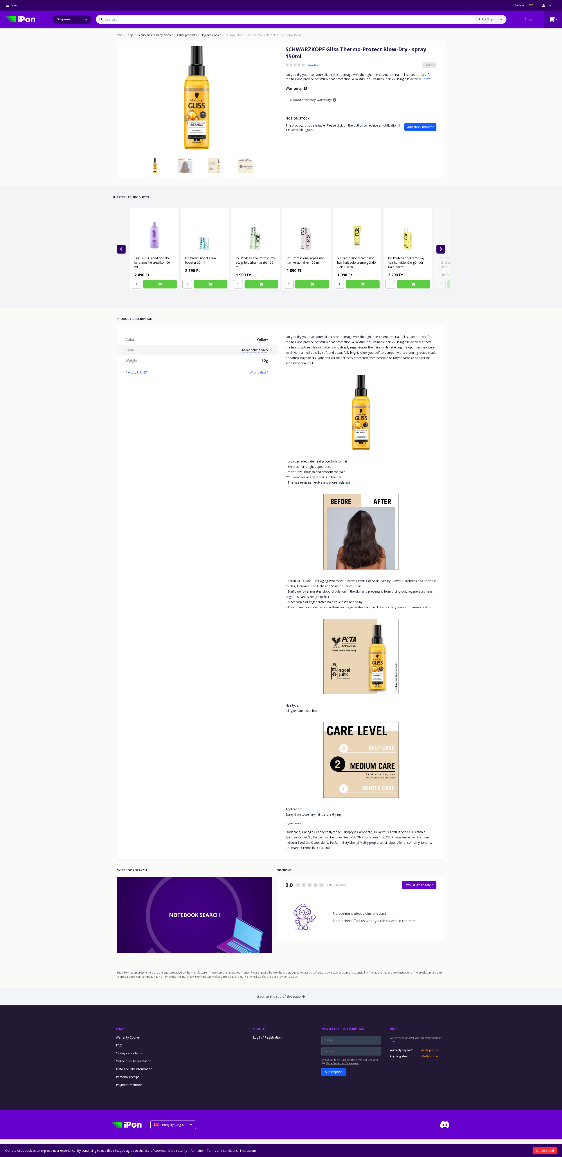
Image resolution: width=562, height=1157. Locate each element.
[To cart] (160, 284)
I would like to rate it (419, 885)
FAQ (119, 1045)
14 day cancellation (129, 1053)
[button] (154, 166)
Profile (259, 1028)
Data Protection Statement (342, 1063)
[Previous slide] (121, 249)
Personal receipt (127, 1077)
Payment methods (129, 1085)
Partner (519, 5)
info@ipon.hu (429, 1056)
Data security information (134, 1069)
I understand (545, 1150)
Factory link (134, 372)
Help (393, 1028)
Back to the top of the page (279, 996)
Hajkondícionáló (211, 35)
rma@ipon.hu (429, 1050)
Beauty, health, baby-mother (155, 35)
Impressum (248, 1150)
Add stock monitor (420, 127)
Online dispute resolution (133, 1061)
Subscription (333, 1072)
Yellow (262, 339)
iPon (119, 35)
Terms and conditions (222, 1150)
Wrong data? (259, 372)
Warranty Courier (128, 1037)
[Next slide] (440, 249)
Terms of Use (364, 1060)
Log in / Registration (267, 1037)
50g (265, 360)
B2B (531, 5)
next (427, 79)
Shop (528, 19)
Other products (186, 35)
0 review (313, 65)
